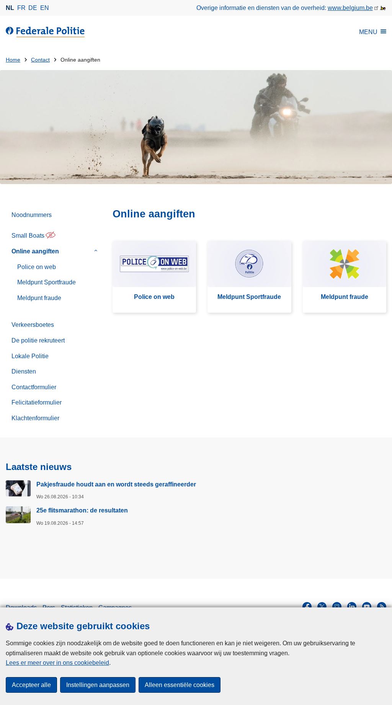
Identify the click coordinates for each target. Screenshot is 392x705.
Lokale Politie (30, 356)
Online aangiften (35, 251)
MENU (368, 32)
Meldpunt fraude (39, 298)
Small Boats (27, 235)
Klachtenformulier (35, 418)
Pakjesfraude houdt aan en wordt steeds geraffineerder (116, 484)
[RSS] (381, 606)
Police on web (36, 267)
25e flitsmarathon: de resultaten (82, 510)
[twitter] (322, 606)
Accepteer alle (31, 685)
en (44, 8)
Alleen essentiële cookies (179, 685)
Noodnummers (31, 215)
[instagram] (336, 606)
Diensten (23, 371)
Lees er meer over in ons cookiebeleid (57, 662)
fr (21, 8)
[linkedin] (351, 606)
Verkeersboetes (32, 324)
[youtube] (366, 606)
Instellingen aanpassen (97, 685)
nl (10, 8)
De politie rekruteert (38, 340)
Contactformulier (33, 387)
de (32, 8)
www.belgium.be (350, 8)
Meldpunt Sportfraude (46, 282)
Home (13, 60)
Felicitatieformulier (36, 402)
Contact (40, 60)
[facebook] (307, 606)
